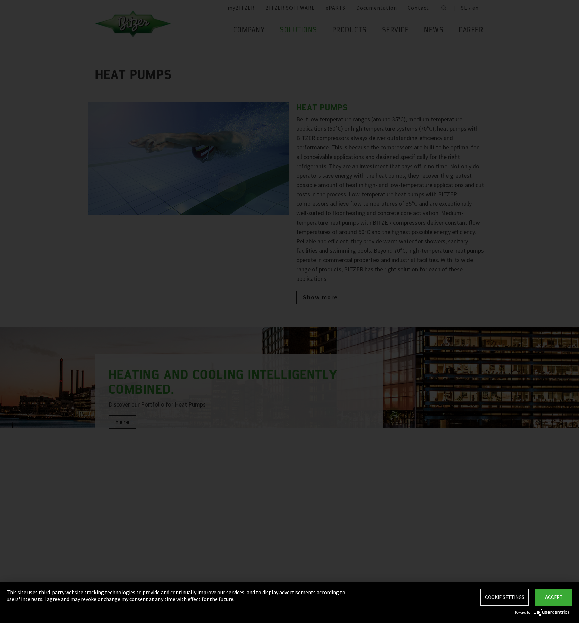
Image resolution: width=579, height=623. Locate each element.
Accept (554, 597)
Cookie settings (504, 597)
